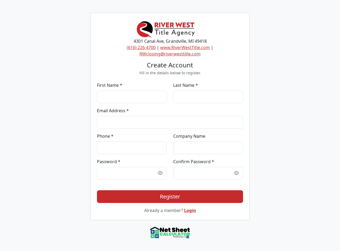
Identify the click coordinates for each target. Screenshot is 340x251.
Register (170, 196)
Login (190, 210)
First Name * (109, 85)
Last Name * (185, 85)
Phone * (105, 136)
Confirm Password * (193, 162)
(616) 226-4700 (141, 47)
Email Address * (113, 111)
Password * (108, 162)
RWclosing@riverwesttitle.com (170, 54)
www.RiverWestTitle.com (185, 47)
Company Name (189, 136)
